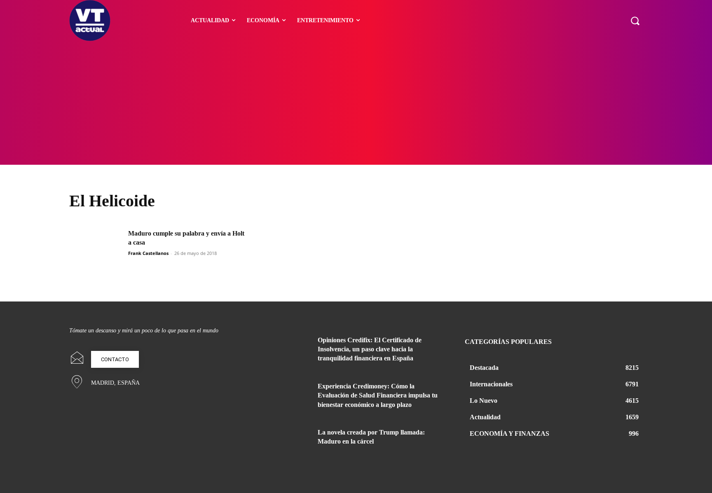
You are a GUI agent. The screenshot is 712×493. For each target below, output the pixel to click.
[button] (635, 20)
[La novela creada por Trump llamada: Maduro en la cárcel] (289, 442)
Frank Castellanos (148, 253)
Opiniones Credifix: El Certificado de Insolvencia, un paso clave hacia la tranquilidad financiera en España (370, 349)
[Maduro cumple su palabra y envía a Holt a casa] (96, 247)
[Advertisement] (356, 103)
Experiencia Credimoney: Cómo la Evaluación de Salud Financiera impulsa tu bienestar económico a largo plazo (378, 395)
